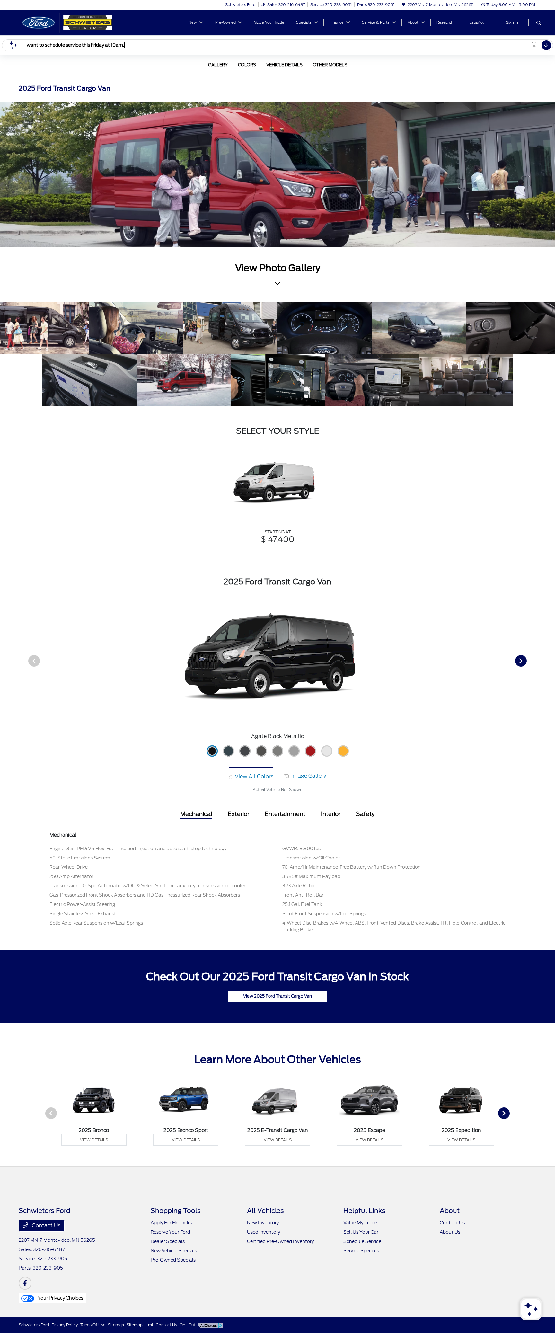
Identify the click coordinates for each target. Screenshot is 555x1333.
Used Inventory (263, 1232)
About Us (450, 1232)
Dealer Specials (168, 1241)
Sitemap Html (140, 1324)
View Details (94, 1139)
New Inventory (263, 1222)
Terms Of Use (92, 1324)
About (450, 1210)
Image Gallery (308, 776)
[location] (403, 4)
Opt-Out (188, 1324)
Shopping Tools (176, 1210)
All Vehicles (265, 1210)
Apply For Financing (172, 1222)
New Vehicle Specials (174, 1250)
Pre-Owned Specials (173, 1260)
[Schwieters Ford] (74, 22)
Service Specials (361, 1250)
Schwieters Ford (34, 1324)
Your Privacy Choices (60, 1298)
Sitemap (116, 1324)
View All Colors (253, 776)
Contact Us (45, 1225)
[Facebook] (25, 1283)
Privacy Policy (65, 1324)
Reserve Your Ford (170, 1232)
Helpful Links (364, 1210)
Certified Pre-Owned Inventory (280, 1241)
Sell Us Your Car (360, 1232)
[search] (538, 23)
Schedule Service (362, 1241)
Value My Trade (360, 1222)
